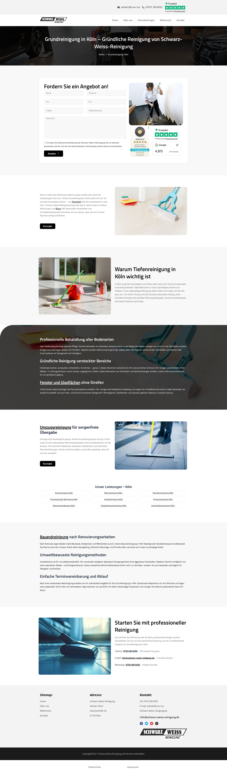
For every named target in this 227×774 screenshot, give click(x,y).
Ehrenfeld (76, 202)
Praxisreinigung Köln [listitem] (163, 499)
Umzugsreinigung (55, 427)
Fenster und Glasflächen (60, 382)
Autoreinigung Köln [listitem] (64, 493)
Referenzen (165, 20)
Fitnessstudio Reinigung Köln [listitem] (64, 499)
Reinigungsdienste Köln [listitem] (64, 505)
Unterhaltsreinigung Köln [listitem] (163, 505)
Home (115, 20)
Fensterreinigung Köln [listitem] (163, 493)
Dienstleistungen (146, 20)
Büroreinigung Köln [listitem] (113, 493)
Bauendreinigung (54, 537)
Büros (58, 208)
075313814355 (133, 665)
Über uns (128, 20)
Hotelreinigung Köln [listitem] (113, 499)
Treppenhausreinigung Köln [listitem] (113, 505)
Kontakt (180, 20)
